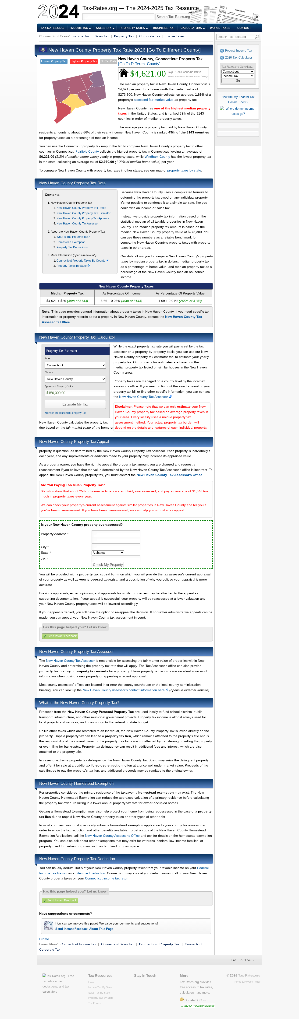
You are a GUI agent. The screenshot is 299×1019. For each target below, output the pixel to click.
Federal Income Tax (238, 50)
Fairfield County (87, 151)
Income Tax (79, 28)
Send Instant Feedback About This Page (84, 929)
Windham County (157, 156)
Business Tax (163, 28)
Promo (44, 939)
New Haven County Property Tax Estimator (83, 213)
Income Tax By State (100, 987)
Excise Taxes (175, 36)
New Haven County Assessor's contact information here (124, 690)
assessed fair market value (154, 100)
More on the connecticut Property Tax (65, 412)
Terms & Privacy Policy (247, 981)
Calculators (191, 28)
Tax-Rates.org (52, 28)
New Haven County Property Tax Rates (81, 208)
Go (238, 80)
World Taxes (220, 28)
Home (91, 982)
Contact (244, 28)
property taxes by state (184, 170)
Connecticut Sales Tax (117, 944)
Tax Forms (94, 1003)
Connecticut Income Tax (78, 944)
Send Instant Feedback (62, 636)
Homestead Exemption (71, 242)
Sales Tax (103, 28)
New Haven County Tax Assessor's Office (169, 475)
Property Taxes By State (72, 265)
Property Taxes (132, 28)
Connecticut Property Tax (159, 944)
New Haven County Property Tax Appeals (83, 218)
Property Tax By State (100, 997)
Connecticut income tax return (107, 878)
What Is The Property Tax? (73, 236)
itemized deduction (91, 873)
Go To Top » (243, 960)
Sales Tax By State (99, 992)
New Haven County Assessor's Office (112, 835)
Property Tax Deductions (72, 247)
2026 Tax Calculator (238, 57)
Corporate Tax (149, 36)
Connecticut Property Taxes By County (81, 260)
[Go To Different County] (174, 50)
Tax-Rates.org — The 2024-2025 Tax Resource (140, 8)
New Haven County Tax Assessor (78, 223)
